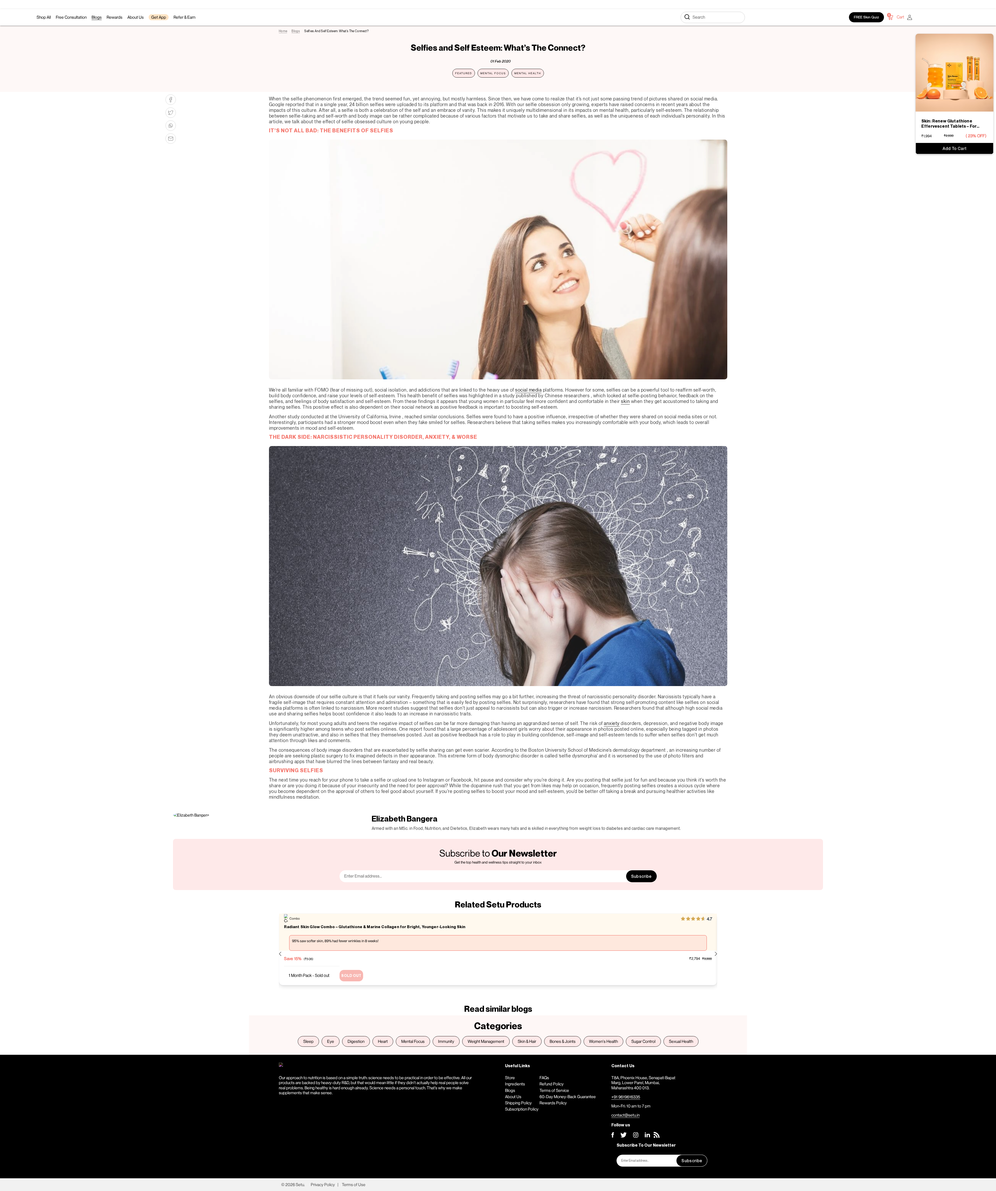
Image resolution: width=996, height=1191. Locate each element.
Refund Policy (552, 1083)
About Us (513, 1096)
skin (625, 401)
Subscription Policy (521, 1109)
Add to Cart (955, 148)
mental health (527, 73)
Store (510, 1077)
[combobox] (713, 17)
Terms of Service (554, 1090)
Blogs (296, 31)
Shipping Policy (518, 1102)
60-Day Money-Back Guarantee (568, 1096)
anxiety (612, 723)
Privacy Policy (323, 1184)
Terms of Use (353, 1184)
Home (283, 31)
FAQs (544, 1077)
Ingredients (515, 1083)
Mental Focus (493, 73)
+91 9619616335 (625, 1096)
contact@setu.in (625, 1115)
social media (528, 390)
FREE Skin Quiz (866, 17)
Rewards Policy (553, 1102)
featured (463, 73)
